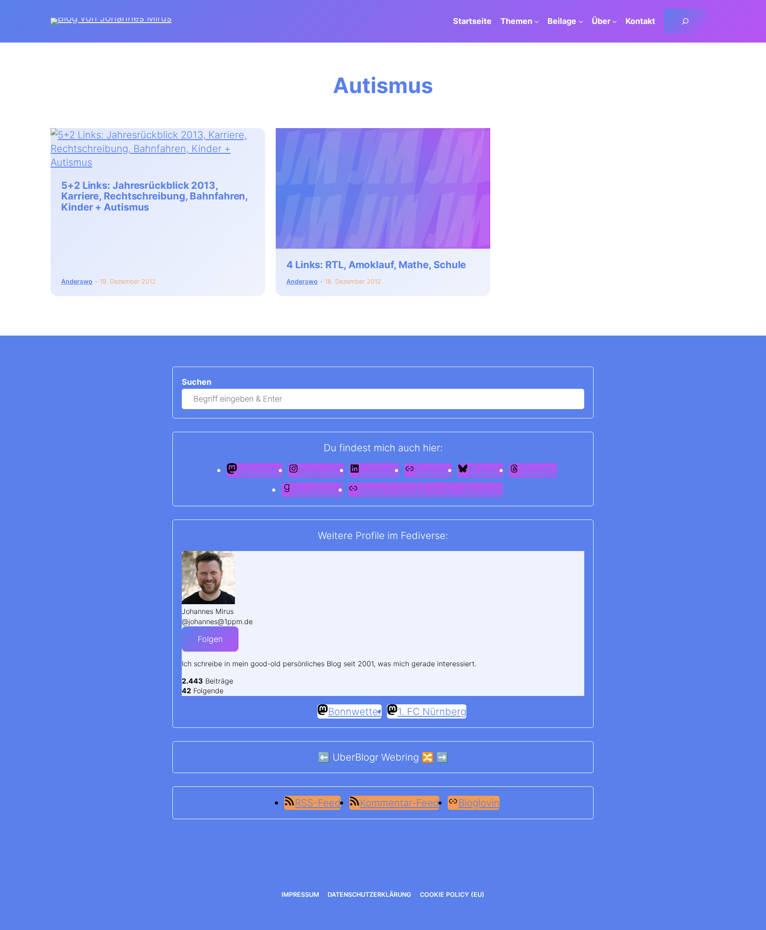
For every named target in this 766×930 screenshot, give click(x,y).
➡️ (442, 757)
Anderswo (77, 281)
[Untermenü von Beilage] (580, 21)
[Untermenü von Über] (614, 21)
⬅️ (324, 757)
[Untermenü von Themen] (536, 21)
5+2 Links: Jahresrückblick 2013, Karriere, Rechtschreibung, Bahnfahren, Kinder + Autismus (154, 196)
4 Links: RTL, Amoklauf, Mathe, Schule (376, 264)
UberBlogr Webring (375, 757)
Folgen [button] (210, 639)
